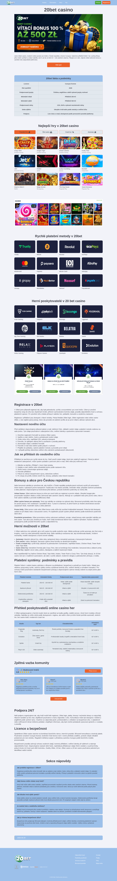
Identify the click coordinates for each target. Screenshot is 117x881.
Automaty (91, 132)
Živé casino (46, 132)
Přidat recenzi (93, 671)
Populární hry (24, 132)
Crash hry (68, 132)
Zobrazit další (58, 698)
